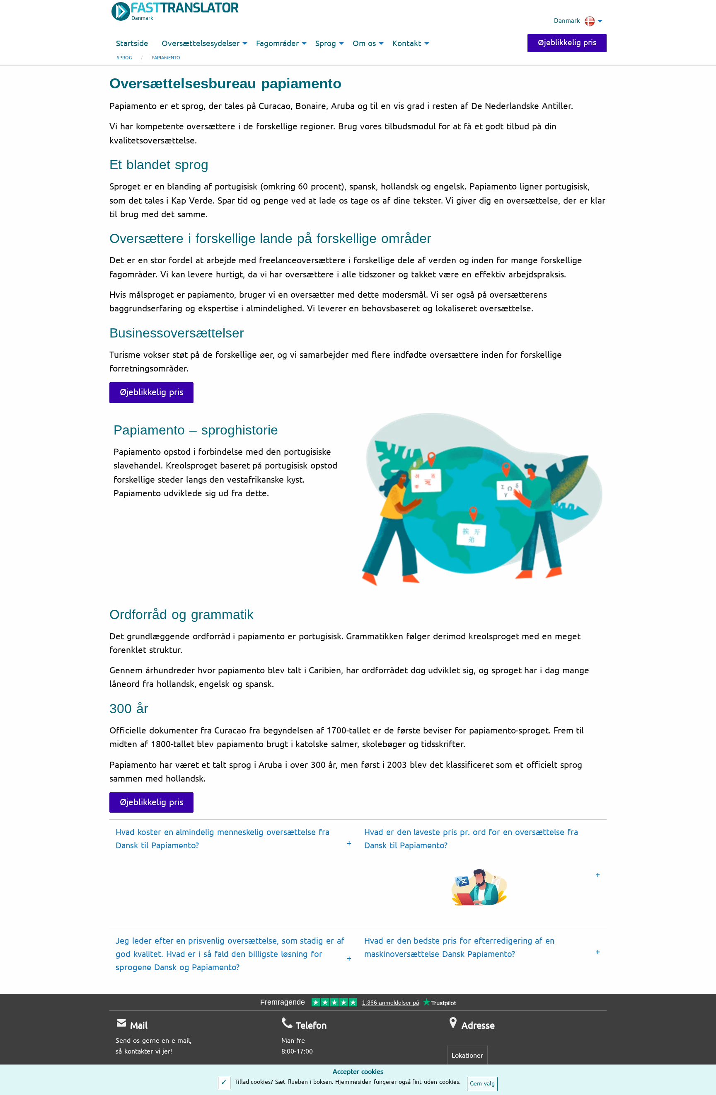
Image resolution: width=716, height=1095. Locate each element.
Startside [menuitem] (132, 43)
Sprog (124, 58)
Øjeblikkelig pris (567, 43)
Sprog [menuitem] (325, 43)
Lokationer (467, 1055)
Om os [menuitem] (364, 43)
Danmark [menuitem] (567, 20)
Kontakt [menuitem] (406, 43)
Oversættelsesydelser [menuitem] (200, 43)
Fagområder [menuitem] (277, 43)
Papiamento (166, 58)
